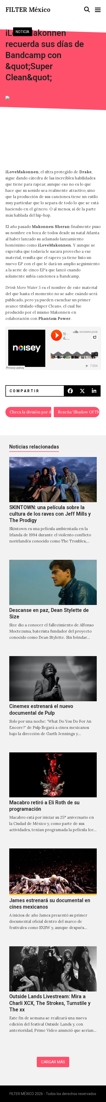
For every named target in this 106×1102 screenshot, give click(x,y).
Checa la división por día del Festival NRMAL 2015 (30, 412)
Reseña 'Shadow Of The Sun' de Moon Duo (79, 412)
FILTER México (27, 10)
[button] (87, 9)
